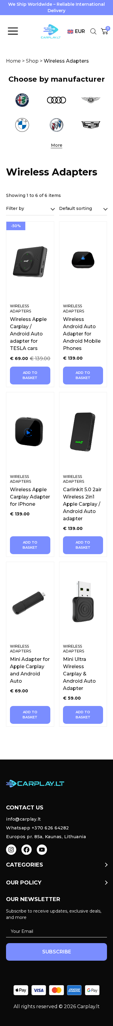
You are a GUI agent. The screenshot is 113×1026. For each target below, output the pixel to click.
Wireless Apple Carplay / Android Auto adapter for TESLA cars (28, 333)
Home (13, 61)
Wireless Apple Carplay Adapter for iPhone (30, 497)
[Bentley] (91, 100)
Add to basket (30, 375)
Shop (32, 61)
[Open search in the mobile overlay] (92, 31)
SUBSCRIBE (56, 952)
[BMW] (22, 125)
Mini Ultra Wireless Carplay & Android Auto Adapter (79, 673)
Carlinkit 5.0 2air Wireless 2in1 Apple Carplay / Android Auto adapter (82, 504)
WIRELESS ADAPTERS (20, 308)
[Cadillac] (91, 125)
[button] (56, 145)
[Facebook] (26, 850)
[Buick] (56, 125)
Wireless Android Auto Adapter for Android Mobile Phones (82, 333)
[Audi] (56, 100)
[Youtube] (42, 850)
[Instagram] (11, 850)
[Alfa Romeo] (22, 100)
